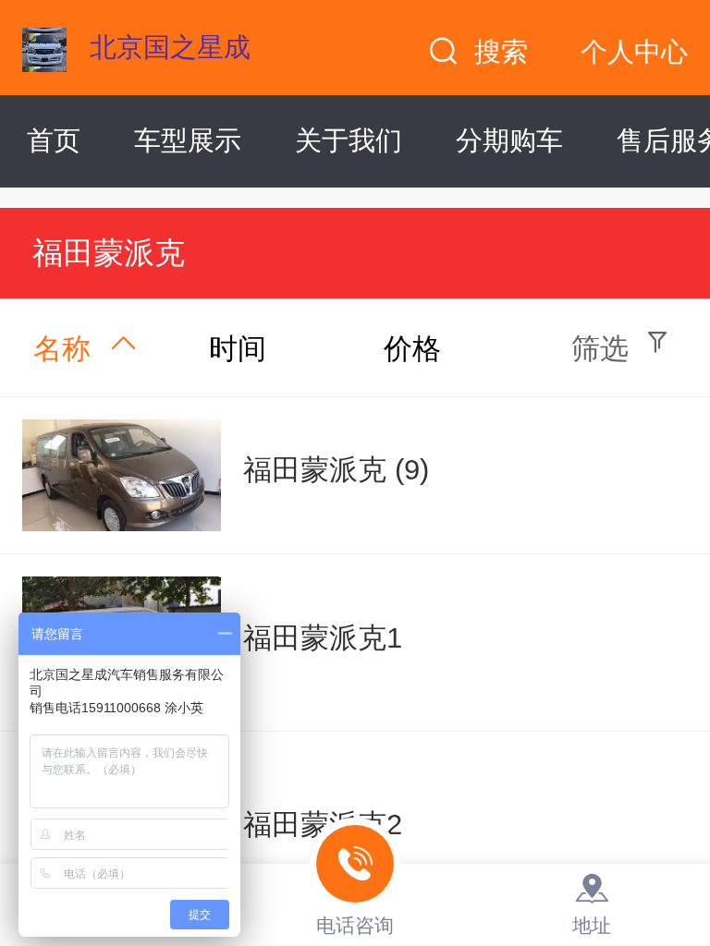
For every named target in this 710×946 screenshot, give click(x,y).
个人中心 (634, 52)
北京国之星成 (170, 47)
